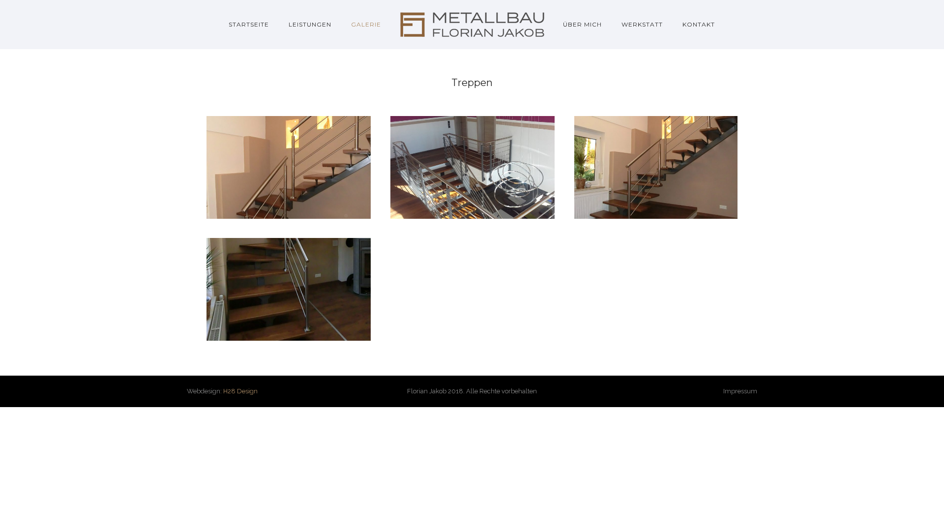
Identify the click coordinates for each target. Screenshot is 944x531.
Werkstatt (642, 24)
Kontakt (698, 24)
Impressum (740, 391)
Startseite (249, 24)
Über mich (582, 24)
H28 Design (240, 391)
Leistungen (310, 24)
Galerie (366, 24)
